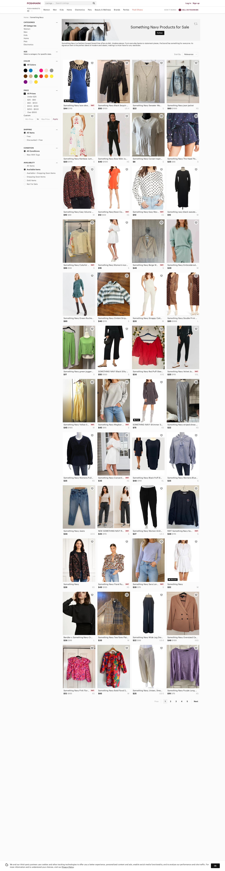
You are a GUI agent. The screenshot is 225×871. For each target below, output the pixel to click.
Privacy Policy (68, 867)
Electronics (80, 10)
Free (29, 136)
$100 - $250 (32, 106)
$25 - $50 (31, 100)
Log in (188, 3)
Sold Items (31, 180)
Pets (90, 10)
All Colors (31, 65)
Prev (157, 701)
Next (196, 701)
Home (69, 10)
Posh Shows (137, 10)
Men (55, 10)
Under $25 (31, 96)
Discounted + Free (35, 140)
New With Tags (33, 155)
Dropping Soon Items (36, 177)
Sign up (196, 3)
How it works (170, 10)
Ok (215, 866)
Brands (117, 10)
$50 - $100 (32, 103)
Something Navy (36, 17)
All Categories (30, 26)
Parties (126, 10)
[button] (50, 3)
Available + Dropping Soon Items (41, 173)
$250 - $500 (33, 109)
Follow (160, 33)
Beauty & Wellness (103, 10)
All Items (31, 133)
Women (46, 10)
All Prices (31, 93)
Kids (62, 10)
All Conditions (33, 151)
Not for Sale (32, 184)
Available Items (33, 169)
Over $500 (32, 112)
